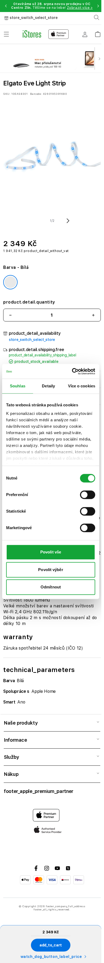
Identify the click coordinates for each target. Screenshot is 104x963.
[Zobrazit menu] (6, 34)
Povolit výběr (50, 569)
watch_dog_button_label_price (51, 956)
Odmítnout (51, 587)
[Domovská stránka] (46, 34)
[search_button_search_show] (96, 17)
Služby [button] (11, 757)
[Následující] (99, 58)
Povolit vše (50, 552)
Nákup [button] (11, 774)
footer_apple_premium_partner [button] (38, 791)
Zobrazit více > (80, 8)
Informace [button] (15, 740)
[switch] (87, 494)
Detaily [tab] (48, 386)
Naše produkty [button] (20, 723)
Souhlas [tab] (17, 386)
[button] (5, 6)
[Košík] (97, 32)
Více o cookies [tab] (81, 386)
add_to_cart (50, 945)
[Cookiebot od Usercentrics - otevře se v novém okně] (72, 371)
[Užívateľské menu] (84, 34)
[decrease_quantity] (10, 315)
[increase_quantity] (93, 315)
